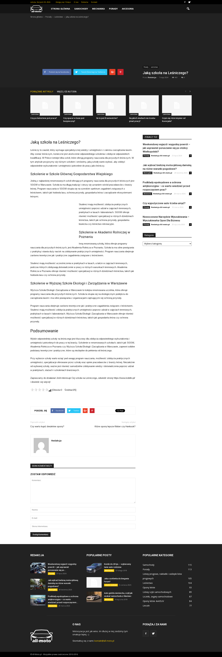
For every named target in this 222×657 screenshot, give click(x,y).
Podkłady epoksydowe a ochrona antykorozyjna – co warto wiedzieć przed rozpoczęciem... (63, 599)
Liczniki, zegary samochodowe (158, 596)
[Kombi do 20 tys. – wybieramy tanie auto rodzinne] (94, 568)
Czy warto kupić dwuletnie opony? (47, 426)
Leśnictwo (154, 67)
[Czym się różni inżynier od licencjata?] (177, 105)
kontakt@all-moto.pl (104, 640)
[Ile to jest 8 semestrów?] (111, 105)
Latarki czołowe (111, 585)
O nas (76, 2)
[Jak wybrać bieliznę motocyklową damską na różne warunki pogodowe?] (37, 584)
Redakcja (152, 77)
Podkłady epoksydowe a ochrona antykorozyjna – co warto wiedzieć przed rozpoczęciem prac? (166, 186)
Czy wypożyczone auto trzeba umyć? (164, 203)
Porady (113, 8)
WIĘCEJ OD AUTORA (67, 91)
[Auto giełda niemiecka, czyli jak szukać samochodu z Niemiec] (94, 597)
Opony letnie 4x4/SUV (153, 601)
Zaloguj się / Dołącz (63, 2)
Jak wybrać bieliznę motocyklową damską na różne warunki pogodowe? (63, 583)
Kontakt (94, 2)
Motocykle (147, 173)
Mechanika (98, 8)
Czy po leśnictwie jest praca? (43, 118)
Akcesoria (128, 8)
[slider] (39, 389)
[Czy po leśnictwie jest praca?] (45, 105)
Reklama (84, 2)
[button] (188, 8)
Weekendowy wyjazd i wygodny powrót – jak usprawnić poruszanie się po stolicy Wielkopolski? (166, 148)
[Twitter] (189, 2)
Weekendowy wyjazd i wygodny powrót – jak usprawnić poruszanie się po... (62, 567)
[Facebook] (185, 2)
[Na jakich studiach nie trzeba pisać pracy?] (144, 105)
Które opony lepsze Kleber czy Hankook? (115, 426)
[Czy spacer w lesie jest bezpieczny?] (78, 105)
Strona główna (60, 8)
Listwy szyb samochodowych (157, 592)
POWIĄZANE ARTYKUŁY (41, 91)
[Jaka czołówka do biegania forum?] (94, 582)
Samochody (81, 8)
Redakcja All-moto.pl (160, 155)
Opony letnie (149, 587)
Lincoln (146, 605)
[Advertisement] (111, 41)
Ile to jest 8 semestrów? (107, 118)
